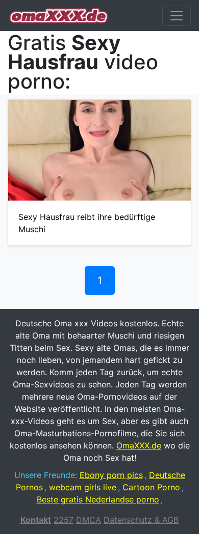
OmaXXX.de (138, 445)
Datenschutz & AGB (141, 520)
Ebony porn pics (111, 475)
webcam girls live (82, 487)
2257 (63, 520)
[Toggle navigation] (176, 16)
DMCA (88, 520)
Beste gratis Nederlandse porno (98, 499)
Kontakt (35, 520)
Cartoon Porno (151, 487)
